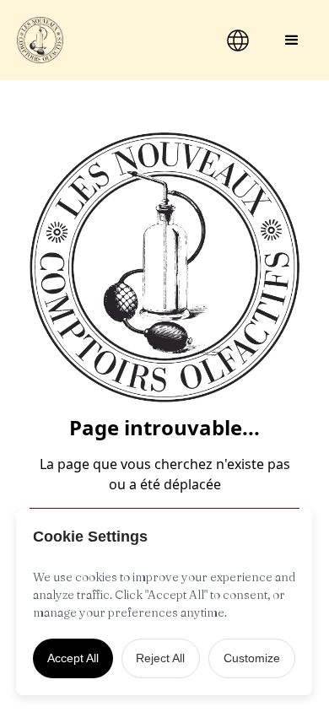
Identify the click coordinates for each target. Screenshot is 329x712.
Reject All (160, 658)
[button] (292, 40)
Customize (252, 658)
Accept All (73, 658)
